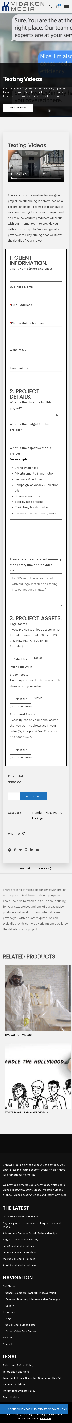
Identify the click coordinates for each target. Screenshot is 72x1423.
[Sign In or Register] (50, 6)
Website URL (19, 350)
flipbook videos (12, 1194)
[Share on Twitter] (20, 849)
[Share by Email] (37, 849)
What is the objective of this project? (30, 450)
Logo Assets (18, 624)
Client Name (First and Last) (31, 268)
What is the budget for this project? (29, 427)
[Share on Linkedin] (31, 849)
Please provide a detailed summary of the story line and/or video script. (35, 564)
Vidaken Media (12, 1164)
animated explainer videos (33, 1184)
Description (25, 868)
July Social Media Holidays (19, 1246)
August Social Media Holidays (21, 1239)
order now (18, 108)
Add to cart (33, 796)
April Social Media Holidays (19, 1265)
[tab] (26, 868)
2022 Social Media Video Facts (21, 1216)
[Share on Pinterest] (26, 849)
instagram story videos (26, 1189)
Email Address (21, 305)
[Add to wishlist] (23, 834)
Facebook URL (20, 368)
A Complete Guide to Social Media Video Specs (31, 1233)
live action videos (52, 1189)
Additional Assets (22, 714)
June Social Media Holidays (19, 1252)
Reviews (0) (46, 868)
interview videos (56, 1194)
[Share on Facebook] (14, 849)
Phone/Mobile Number (27, 323)
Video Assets (19, 674)
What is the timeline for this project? (31, 405)
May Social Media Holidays (19, 1258)
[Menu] (66, 6)
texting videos (32, 1194)
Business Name (21, 287)
